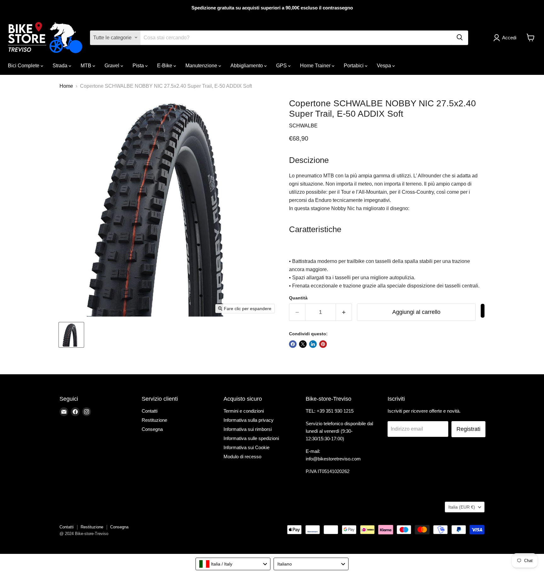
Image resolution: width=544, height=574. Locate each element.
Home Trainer (316, 65)
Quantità (298, 297)
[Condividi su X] (303, 344)
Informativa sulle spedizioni (251, 438)
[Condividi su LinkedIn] (313, 344)
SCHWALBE (303, 125)
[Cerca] (459, 37)
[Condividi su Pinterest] (323, 344)
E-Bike (165, 65)
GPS (282, 65)
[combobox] (233, 564)
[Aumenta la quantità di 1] (344, 312)
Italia (461, 507)
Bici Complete (24, 65)
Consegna (152, 429)
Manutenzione (201, 65)
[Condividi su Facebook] (293, 344)
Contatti (149, 411)
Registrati (468, 429)
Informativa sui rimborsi (248, 429)
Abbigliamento (247, 65)
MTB (87, 65)
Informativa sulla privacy (249, 420)
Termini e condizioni (244, 411)
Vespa (384, 65)
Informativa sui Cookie (246, 447)
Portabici (354, 65)
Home (66, 86)
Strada (61, 65)
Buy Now (482, 311)
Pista (139, 65)
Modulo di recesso (242, 456)
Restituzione (154, 420)
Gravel (113, 65)
